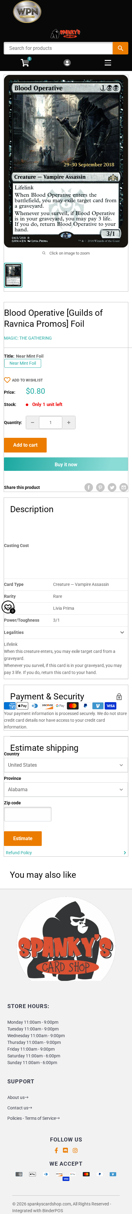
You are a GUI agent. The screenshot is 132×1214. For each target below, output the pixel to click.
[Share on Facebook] (88, 487)
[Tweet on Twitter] (112, 487)
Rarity (10, 596)
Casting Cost (16, 545)
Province (12, 778)
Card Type (14, 584)
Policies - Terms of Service (31, 1118)
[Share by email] (123, 487)
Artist (9, 608)
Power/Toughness (21, 620)
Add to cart (25, 445)
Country (11, 754)
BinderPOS (52, 1210)
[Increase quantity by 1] (68, 422)
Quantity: (13, 422)
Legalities (14, 632)
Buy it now (66, 464)
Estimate (23, 838)
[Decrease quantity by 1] (32, 422)
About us (16, 1097)
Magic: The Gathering (28, 338)
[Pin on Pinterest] (100, 487)
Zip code (12, 803)
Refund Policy (19, 852)
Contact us (17, 1107)
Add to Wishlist (27, 380)
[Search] (120, 48)
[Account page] (67, 63)
